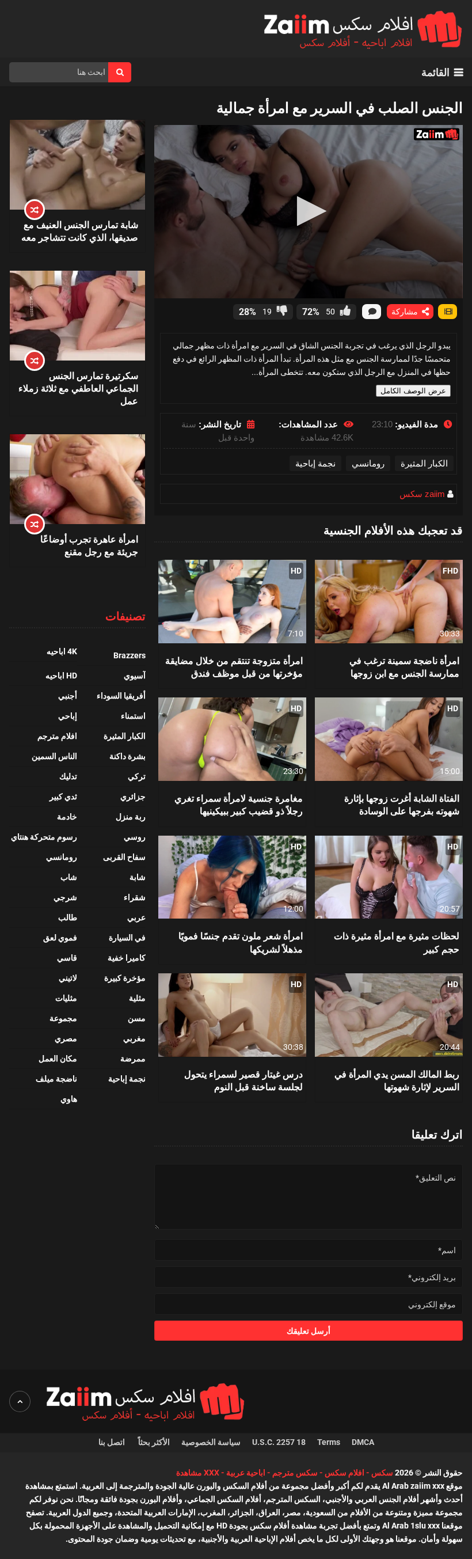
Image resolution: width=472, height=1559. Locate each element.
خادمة (67, 816)
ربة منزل (131, 816)
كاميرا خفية (127, 957)
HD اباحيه (61, 675)
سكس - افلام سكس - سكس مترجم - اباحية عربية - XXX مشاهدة (284, 1472)
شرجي (65, 897)
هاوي (68, 1098)
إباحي (67, 715)
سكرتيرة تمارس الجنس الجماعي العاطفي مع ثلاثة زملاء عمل (78, 388)
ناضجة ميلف (56, 1078)
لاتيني (68, 978)
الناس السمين (54, 756)
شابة (138, 877)
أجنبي (67, 695)
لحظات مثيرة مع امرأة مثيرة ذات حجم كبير (396, 942)
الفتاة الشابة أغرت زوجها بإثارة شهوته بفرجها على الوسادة (401, 804)
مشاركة (405, 311)
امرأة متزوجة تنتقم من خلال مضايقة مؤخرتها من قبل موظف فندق (234, 666)
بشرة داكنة (127, 756)
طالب (67, 917)
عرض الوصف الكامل (413, 390)
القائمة (435, 72)
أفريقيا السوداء (121, 695)
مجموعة (63, 1018)
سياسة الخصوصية (211, 1442)
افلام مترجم (57, 736)
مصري (66, 1038)
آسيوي (135, 675)
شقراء (135, 897)
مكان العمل (58, 1058)
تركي (137, 776)
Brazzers (129, 655)
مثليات (66, 998)
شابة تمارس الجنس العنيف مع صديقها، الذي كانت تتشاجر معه (79, 230)
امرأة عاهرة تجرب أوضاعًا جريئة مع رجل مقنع (89, 545)
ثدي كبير (63, 796)
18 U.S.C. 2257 (279, 1442)
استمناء (133, 715)
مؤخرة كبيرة (125, 978)
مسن (137, 1018)
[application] (308, 211)
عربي (136, 917)
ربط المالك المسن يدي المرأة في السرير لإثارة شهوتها (396, 1080)
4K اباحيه (62, 651)
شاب (68, 877)
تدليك (68, 776)
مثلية (137, 998)
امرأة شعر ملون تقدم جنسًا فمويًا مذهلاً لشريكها (240, 942)
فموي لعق (60, 937)
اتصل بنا (112, 1442)
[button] (308, 211)
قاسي (67, 957)
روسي (135, 836)
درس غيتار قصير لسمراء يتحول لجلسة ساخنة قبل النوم (243, 1080)
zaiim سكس (422, 494)
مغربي (134, 1038)
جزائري (133, 796)
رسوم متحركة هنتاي (44, 836)
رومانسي (368, 463)
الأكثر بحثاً (154, 1442)
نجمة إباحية (315, 463)
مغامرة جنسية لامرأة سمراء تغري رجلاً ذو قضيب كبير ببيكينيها (238, 804)
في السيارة (127, 937)
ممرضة (133, 1058)
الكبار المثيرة (424, 463)
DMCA (363, 1442)
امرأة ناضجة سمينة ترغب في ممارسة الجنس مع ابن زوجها (404, 666)
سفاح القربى (124, 857)
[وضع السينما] (447, 311)
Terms (328, 1442)
